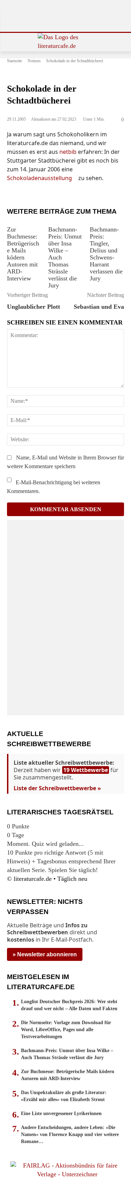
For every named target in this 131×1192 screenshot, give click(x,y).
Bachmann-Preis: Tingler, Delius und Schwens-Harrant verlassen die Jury (106, 254)
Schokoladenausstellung (39, 178)
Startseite (14, 60)
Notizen (34, 60)
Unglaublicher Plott (33, 306)
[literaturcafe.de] (65, 42)
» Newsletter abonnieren (45, 954)
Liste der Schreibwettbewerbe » (57, 788)
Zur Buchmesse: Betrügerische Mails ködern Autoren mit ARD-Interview (23, 254)
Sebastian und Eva (99, 306)
